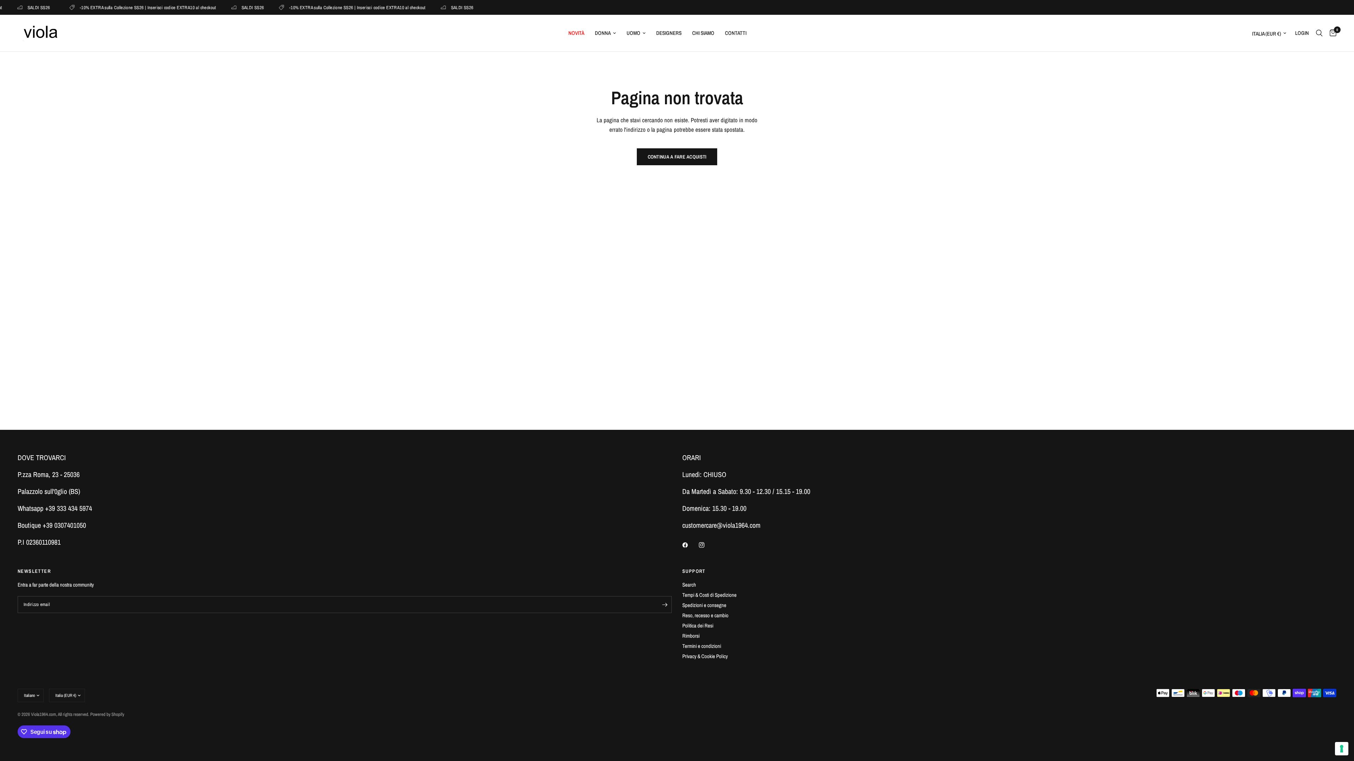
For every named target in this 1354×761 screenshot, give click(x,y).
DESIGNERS (669, 33)
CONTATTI (735, 33)
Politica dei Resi (697, 625)
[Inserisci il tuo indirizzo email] (665, 604)
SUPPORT (694, 571)
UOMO (633, 33)
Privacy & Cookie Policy (705, 656)
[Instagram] (706, 545)
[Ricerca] (1319, 33)
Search (689, 584)
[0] (1331, 33)
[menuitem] (576, 33)
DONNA (603, 33)
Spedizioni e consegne (704, 605)
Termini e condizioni (701, 646)
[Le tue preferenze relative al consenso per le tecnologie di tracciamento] (1341, 748)
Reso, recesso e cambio (705, 615)
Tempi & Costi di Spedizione (709, 595)
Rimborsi (691, 635)
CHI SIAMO (703, 33)
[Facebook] (690, 545)
